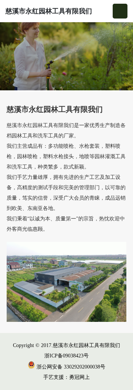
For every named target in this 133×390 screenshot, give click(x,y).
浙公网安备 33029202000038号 (70, 367)
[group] (66, 56)
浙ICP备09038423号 (66, 356)
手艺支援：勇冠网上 (66, 377)
